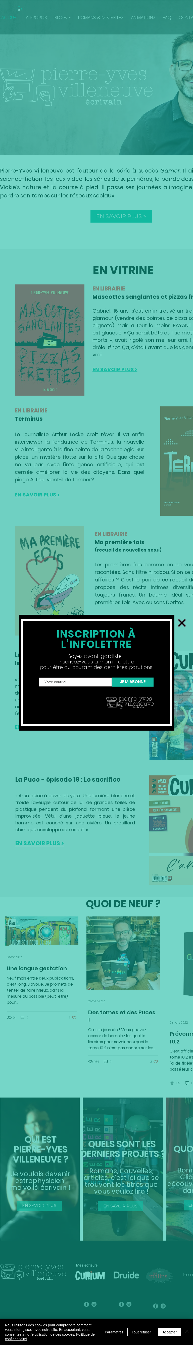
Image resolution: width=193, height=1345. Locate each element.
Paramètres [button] (114, 1331)
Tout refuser (141, 1331)
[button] (182, 623)
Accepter (170, 1331)
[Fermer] (187, 1332)
